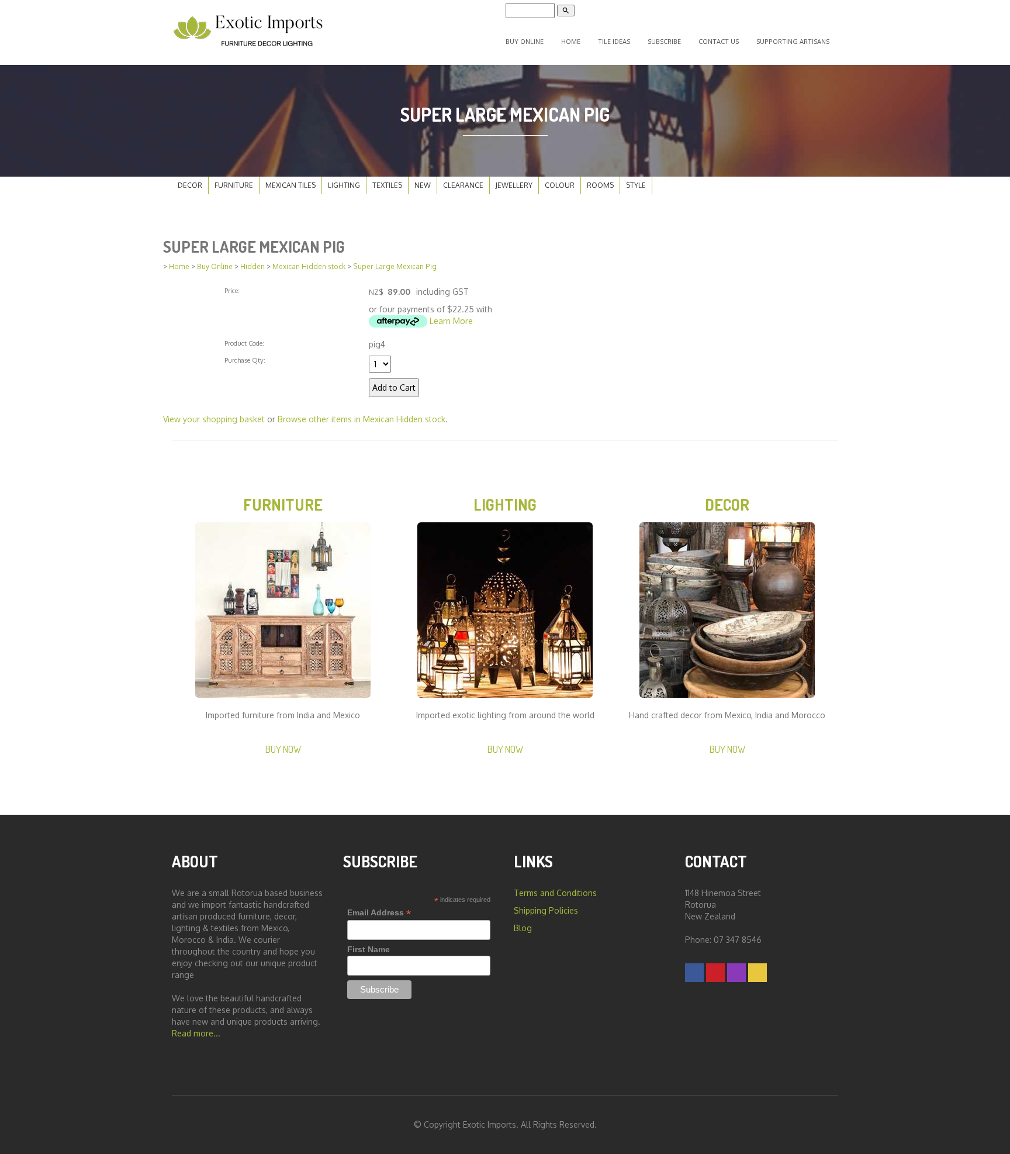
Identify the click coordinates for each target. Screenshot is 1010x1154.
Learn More (451, 321)
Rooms (600, 185)
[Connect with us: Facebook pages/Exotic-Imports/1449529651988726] (694, 972)
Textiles (387, 185)
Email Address (379, 912)
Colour (560, 185)
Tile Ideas (614, 41)
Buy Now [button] (283, 749)
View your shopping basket (214, 419)
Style (636, 185)
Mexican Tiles (290, 185)
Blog (523, 928)
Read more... (196, 1033)
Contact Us (718, 41)
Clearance (463, 185)
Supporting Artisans (792, 41)
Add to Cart (394, 387)
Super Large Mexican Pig (395, 266)
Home (570, 41)
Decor (190, 185)
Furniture (234, 185)
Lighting (344, 185)
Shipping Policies (546, 910)
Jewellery (514, 185)
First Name (368, 949)
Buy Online (525, 41)
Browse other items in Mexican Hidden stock (361, 419)
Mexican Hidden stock (308, 266)
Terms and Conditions (555, 893)
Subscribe (664, 41)
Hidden (252, 266)
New (422, 185)
